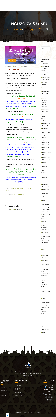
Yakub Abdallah (45, 316)
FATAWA (44, 98)
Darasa (44, 84)
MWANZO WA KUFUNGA (18, 194)
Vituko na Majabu (46, 302)
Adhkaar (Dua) (45, 63)
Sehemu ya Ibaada (46, 209)
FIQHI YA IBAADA (31, 29)
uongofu (9, 66)
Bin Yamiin (44, 82)
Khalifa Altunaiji (46, 123)
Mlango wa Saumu (40, 30)
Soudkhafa (44, 267)
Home (9, 29)
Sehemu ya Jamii (46, 214)
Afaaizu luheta (45, 66)
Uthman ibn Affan (46, 291)
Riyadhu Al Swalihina (17, 389)
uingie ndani (12, 209)
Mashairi (44, 137)
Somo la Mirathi (46, 264)
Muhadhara (45, 184)
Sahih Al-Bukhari (46, 204)
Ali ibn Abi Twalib (46, 77)
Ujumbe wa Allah (46, 278)
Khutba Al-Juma (45, 125)
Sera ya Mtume (45, 229)
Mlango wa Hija (45, 142)
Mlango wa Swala (46, 157)
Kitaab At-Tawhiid (46, 132)
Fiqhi (25, 29)
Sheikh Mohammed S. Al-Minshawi (45, 251)
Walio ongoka (45, 305)
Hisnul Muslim (45, 109)
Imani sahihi (45, 111)
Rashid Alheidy (45, 193)
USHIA (43, 332)
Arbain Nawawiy (46, 79)
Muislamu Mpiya (46, 186)
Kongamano (45, 135)
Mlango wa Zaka (46, 175)
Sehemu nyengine (46, 207)
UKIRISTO (44, 335)
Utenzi (43, 289)
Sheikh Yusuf (45, 255)
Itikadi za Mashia (46, 114)
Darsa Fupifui (45, 91)
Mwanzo (44, 326)
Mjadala (44, 140)
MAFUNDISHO (17, 29)
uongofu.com (19, 412)
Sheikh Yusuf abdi (46, 257)
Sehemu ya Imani (46, 211)
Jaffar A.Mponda (46, 120)
